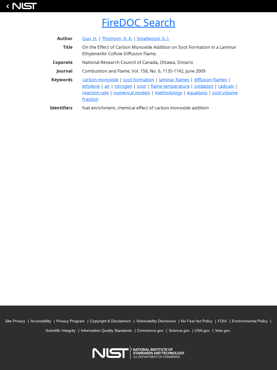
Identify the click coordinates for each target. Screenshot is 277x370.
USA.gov (202, 330)
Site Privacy (15, 321)
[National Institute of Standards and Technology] (20, 7)
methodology (168, 93)
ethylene (91, 86)
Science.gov (179, 330)
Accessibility (41, 321)
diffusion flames (210, 80)
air (107, 86)
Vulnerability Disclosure (156, 321)
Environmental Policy (250, 321)
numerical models (131, 93)
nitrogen (123, 86)
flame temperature (170, 86)
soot (141, 86)
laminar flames (174, 80)
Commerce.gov (150, 330)
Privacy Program (70, 321)
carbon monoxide (100, 80)
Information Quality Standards (106, 330)
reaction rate (95, 93)
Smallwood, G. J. (153, 38)
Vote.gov (222, 330)
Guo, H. (89, 38)
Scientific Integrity (60, 330)
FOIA (222, 321)
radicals (226, 86)
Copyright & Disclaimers (110, 321)
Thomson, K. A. (117, 38)
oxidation (203, 86)
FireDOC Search (138, 22)
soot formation (138, 80)
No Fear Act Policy (196, 321)
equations (197, 93)
